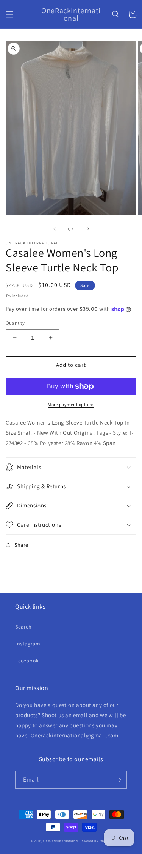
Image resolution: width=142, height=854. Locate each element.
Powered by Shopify (96, 841)
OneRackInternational (60, 841)
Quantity (15, 323)
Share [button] (21, 544)
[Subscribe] (118, 780)
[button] (9, 14)
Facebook (27, 660)
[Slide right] (88, 229)
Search (23, 626)
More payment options (71, 404)
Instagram (27, 643)
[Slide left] (54, 229)
